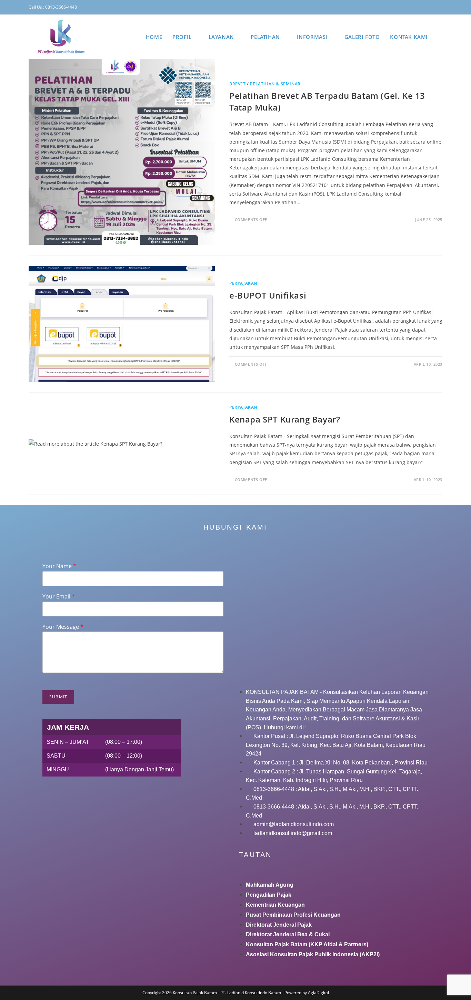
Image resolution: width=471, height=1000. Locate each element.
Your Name (59, 566)
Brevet (237, 84)
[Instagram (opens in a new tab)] (411, 7)
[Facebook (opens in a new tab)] (401, 7)
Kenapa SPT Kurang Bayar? (284, 419)
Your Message (62, 627)
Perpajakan (243, 283)
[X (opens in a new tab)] (391, 7)
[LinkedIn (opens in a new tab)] (421, 7)
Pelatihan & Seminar (275, 84)
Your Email (58, 596)
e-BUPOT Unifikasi (267, 295)
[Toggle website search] (440, 37)
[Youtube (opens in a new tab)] (432, 7)
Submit (58, 697)
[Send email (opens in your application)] (439, 7)
